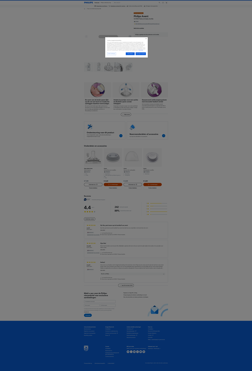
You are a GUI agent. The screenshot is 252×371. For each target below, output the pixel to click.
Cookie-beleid (140, 50)
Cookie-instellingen (111, 53)
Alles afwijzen (130, 53)
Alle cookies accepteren (140, 53)
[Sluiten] (146, 38)
